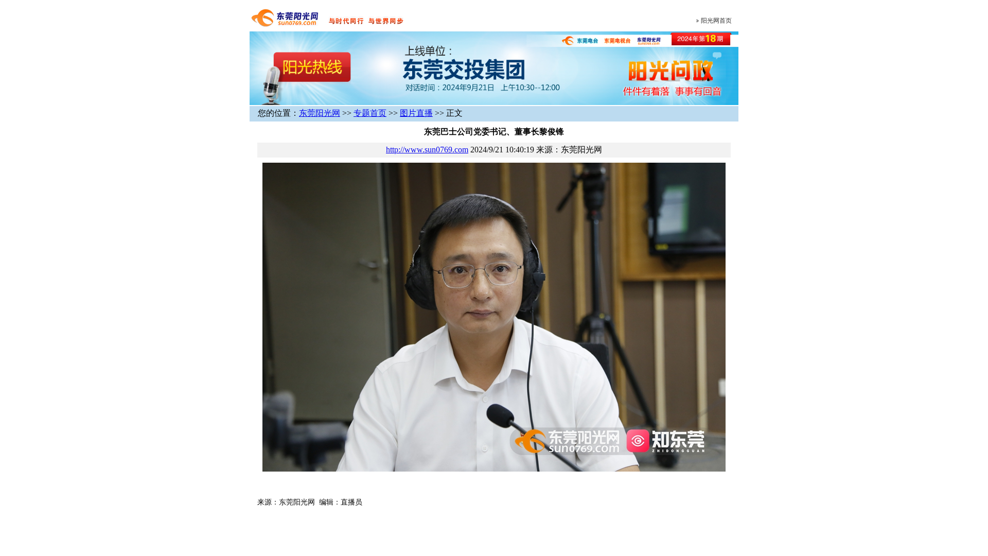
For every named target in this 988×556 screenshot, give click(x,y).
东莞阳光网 (319, 113)
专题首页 (370, 113)
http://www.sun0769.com (427, 149)
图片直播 (416, 113)
